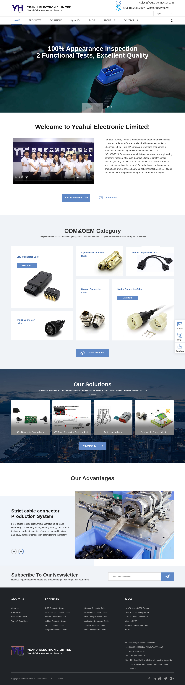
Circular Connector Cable (95, 608)
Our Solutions (92, 384)
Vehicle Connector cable (55, 621)
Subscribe (111, 198)
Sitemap (60, 679)
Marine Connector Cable (55, 617)
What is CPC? (131, 621)
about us (109, 20)
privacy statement (19, 617)
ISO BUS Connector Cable (95, 612)
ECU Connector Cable (54, 625)
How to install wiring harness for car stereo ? (138, 612)
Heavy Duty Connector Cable (57, 612)
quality (75, 20)
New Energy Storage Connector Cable (97, 617)
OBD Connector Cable (54, 608)
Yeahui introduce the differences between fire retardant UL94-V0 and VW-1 (138, 625)
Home (17, 20)
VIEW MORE (89, 446)
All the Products (96, 352)
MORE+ (128, 630)
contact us (131, 20)
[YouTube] (159, 678)
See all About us (73, 198)
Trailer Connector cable (94, 625)
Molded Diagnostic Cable (95, 630)
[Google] (172, 678)
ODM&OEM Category (92, 231)
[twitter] (165, 678)
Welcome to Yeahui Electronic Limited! (92, 127)
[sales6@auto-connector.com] (118, 4)
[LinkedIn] (154, 678)
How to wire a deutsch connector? (138, 617)
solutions (56, 20)
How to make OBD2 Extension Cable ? (138, 608)
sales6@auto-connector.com (142, 643)
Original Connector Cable (56, 630)
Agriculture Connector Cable (96, 621)
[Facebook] (149, 678)
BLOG (92, 20)
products (35, 20)
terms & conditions (19, 621)
